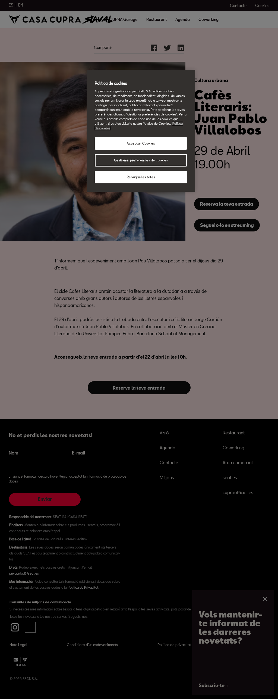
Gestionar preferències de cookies (141, 160)
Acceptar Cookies (141, 143)
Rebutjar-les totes (141, 177)
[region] (141, 131)
